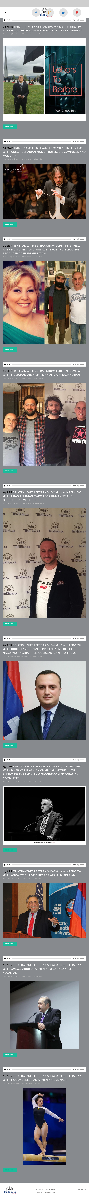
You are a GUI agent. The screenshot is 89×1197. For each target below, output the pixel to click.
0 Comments (26, 34)
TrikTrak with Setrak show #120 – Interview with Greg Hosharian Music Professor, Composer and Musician (44, 151)
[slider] (83, 20)
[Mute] (78, 20)
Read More (9, 126)
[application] (44, 20)
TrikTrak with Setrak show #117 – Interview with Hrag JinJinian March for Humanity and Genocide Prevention (42, 496)
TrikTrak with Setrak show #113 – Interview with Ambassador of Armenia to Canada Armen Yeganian (42, 968)
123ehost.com (49, 1192)
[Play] (5, 20)
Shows (18, 34)
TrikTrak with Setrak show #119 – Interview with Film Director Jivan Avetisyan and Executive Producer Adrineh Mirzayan (41, 249)
